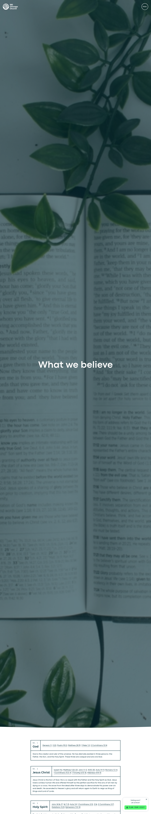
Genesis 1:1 (47, 745)
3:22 (54, 745)
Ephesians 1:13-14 (72, 807)
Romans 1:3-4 (111, 770)
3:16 (95, 804)
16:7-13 (66, 804)
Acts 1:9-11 (100, 770)
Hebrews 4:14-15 (94, 773)
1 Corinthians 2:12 (85, 804)
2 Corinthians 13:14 (99, 745)
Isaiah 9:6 (58, 770)
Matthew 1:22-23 (70, 770)
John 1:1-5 (83, 770)
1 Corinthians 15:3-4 (62, 773)
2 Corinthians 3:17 (106, 804)
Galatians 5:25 (58, 807)
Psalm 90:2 (62, 745)
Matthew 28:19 (74, 745)
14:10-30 (91, 770)
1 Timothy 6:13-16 (79, 773)
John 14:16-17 (57, 804)
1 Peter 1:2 (85, 745)
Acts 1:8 (73, 804)
